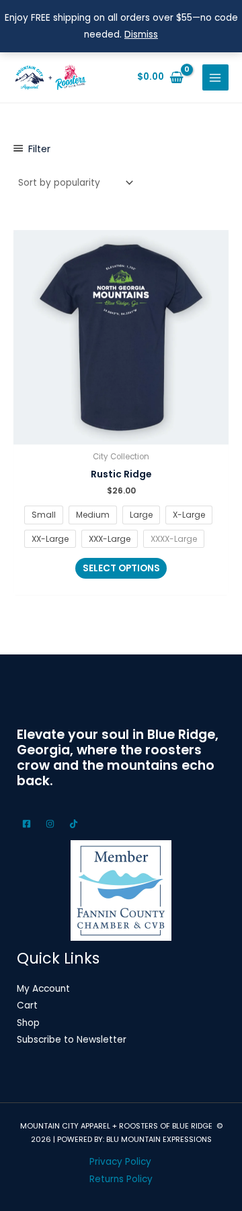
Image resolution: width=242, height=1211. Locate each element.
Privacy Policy (120, 1161)
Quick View (121, 434)
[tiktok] (75, 823)
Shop (28, 1023)
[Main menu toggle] (215, 77)
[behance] (52, 823)
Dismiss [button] (141, 34)
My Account (43, 988)
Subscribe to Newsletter (71, 1039)
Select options (121, 568)
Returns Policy (121, 1179)
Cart (27, 1005)
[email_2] (28, 823)
